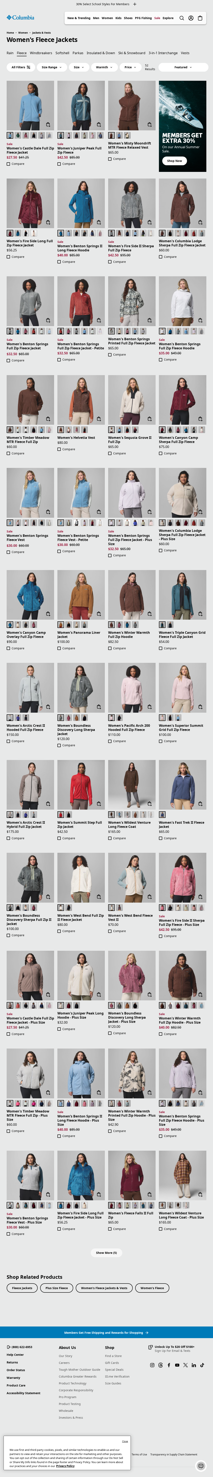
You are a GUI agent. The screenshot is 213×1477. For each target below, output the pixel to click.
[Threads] (160, 1365)
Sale (157, 18)
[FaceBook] (169, 1365)
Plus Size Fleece (57, 1288)
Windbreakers (41, 53)
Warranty (13, 1378)
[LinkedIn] (194, 1365)
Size (76, 67)
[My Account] (191, 18)
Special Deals (114, 1370)
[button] (171, 1349)
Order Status (16, 1370)
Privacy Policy (65, 1466)
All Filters (18, 67)
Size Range (49, 67)
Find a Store (113, 1356)
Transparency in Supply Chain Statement (173, 1454)
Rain (10, 53)
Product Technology (72, 1383)
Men (96, 18)
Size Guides (113, 1383)
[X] (185, 1365)
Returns (12, 1362)
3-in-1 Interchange (163, 53)
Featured (181, 67)
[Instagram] (152, 1365)
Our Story (65, 1356)
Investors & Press (71, 1417)
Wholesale (66, 1411)
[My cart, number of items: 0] (200, 18)
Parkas (78, 53)
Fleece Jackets (22, 1288)
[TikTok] (202, 1365)
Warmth (102, 67)
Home (10, 32)
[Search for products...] (181, 18)
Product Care (16, 1385)
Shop (109, 1347)
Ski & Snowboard (131, 53)
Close (125, 1441)
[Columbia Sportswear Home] (20, 17)
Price (128, 67)
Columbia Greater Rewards (78, 1376)
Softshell (62, 53)
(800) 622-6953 (22, 1347)
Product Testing (70, 1404)
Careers (64, 1363)
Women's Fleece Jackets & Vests (104, 1288)
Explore (168, 18)
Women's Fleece (152, 1288)
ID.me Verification (117, 1376)
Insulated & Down (101, 53)
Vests (185, 53)
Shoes (128, 18)
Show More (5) (106, 1253)
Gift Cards (112, 1363)
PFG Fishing (143, 18)
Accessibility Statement (23, 1393)
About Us (67, 1347)
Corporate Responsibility (76, 1390)
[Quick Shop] (48, 124)
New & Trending (78, 18)
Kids (118, 18)
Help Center (15, 1355)
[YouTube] (177, 1365)
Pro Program (67, 1397)
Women (107, 18)
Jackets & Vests (41, 32)
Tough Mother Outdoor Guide (79, 1370)
